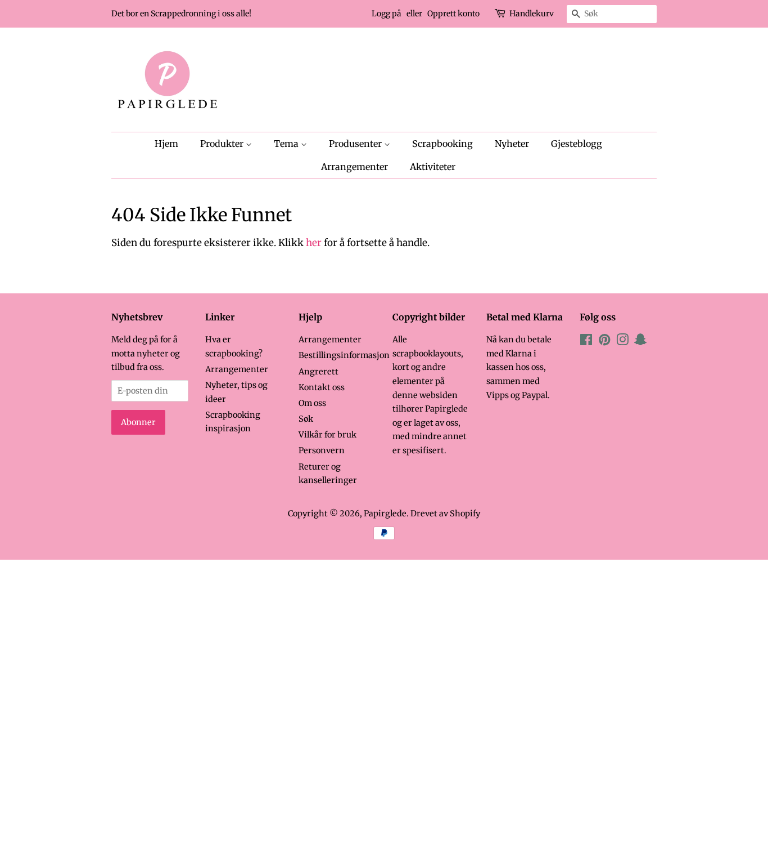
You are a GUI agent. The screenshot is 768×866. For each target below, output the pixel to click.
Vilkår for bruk (327, 435)
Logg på (386, 13)
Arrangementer (354, 166)
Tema (287, 143)
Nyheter (512, 143)
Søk (306, 419)
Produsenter (356, 143)
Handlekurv (531, 13)
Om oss (312, 403)
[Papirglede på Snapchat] (640, 342)
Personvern (322, 450)
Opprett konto (453, 13)
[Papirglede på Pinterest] (604, 342)
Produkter (223, 143)
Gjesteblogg (576, 143)
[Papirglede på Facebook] (586, 342)
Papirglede (385, 513)
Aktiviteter (432, 166)
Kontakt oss (322, 387)
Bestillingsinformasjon (344, 355)
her (314, 242)
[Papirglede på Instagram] (622, 342)
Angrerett (318, 372)
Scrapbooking (442, 143)
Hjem (166, 143)
